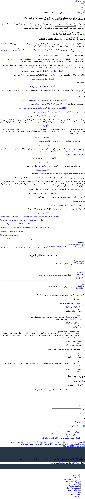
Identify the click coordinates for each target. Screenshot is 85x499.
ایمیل (82, 414)
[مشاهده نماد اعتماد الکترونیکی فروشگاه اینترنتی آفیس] (67, 463)
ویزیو (83, 249)
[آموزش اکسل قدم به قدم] (75, 442)
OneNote (69, 482)
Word (74, 477)
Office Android (75, 494)
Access (71, 486)
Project (70, 490)
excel (53, 247)
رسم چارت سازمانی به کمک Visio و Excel (65, 434)
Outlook (69, 484)
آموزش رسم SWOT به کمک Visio (68, 432)
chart (48, 247)
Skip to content (79, 1)
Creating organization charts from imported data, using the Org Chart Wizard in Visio (29, 216)
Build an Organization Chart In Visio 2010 (15, 224)
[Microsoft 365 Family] (76, 245)
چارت (35, 247)
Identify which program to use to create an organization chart (21, 239)
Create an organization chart (10, 235)
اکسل (40, 247)
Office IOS (77, 496)
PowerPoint (68, 480)
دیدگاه (82, 406)
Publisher (70, 488)
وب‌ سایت (81, 418)
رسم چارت (16, 247)
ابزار (44, 247)
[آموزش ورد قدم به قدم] (55, 442)
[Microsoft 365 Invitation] (75, 155)
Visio (78, 13)
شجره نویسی (6, 247)
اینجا (48, 197)
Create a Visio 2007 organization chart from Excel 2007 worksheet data (25, 228)
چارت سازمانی (26, 247)
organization (60, 247)
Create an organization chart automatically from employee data (22, 220)
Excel (73, 475)
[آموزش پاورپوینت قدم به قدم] (34, 442)
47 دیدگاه (48, 32)
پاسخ (79, 309)
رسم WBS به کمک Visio (72, 436)
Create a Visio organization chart (11, 231)
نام (83, 409)
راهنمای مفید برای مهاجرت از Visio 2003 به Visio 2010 (61, 438)
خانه (83, 13)
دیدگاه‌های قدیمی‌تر (78, 381)
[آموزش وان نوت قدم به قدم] (12, 442)
